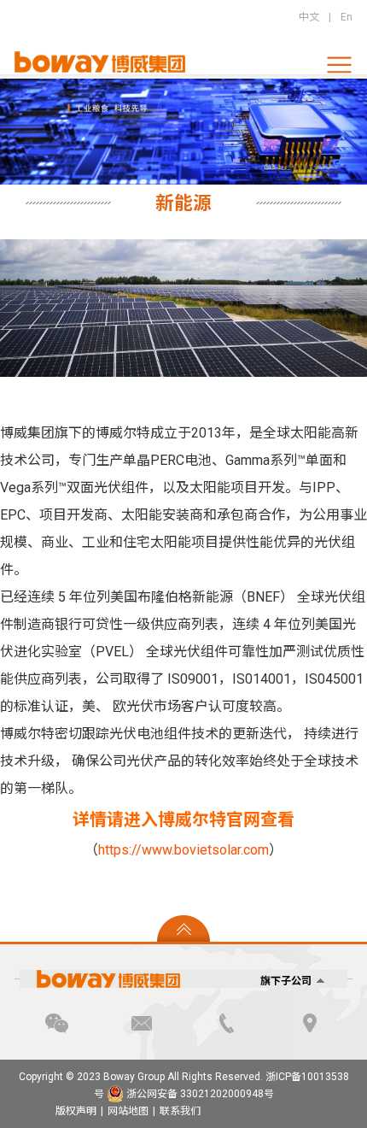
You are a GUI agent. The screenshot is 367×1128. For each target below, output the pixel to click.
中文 (309, 17)
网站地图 (128, 1111)
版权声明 (75, 1111)
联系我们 (180, 1111)
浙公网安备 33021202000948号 (199, 1094)
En (346, 17)
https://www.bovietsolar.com (183, 850)
